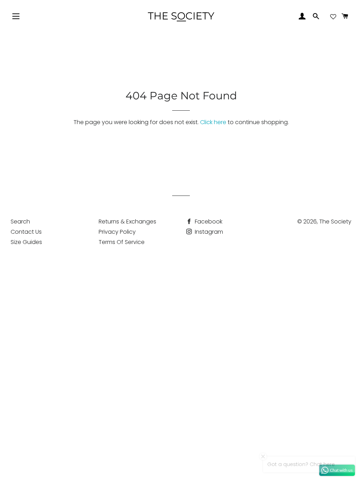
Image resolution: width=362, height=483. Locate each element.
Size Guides (26, 242)
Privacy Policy (117, 232)
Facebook (207, 221)
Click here (213, 122)
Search (20, 221)
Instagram (208, 232)
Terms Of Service (122, 242)
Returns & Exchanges (127, 221)
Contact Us (26, 232)
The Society (335, 221)
